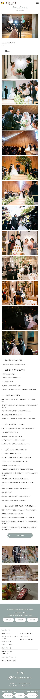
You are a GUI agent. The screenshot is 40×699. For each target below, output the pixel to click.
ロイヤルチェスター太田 (26, 633)
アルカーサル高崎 (6, 641)
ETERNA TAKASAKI (9, 3)
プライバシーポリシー (24, 683)
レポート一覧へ (20, 535)
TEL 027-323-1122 (31, 692)
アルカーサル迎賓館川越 (26, 639)
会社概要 (12, 683)
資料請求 (20, 695)
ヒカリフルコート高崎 (7, 644)
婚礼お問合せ (8, 695)
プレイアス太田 (24, 636)
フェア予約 (32, 695)
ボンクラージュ (6, 633)
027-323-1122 (20, 612)
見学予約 (32, 619)
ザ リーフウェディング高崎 (8, 660)
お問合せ (8, 619)
